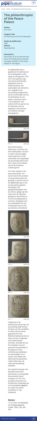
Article (8, 9)
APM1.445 (26, 128)
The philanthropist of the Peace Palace (21, 9)
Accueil (3, 9)
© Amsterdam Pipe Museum (8, 418)
